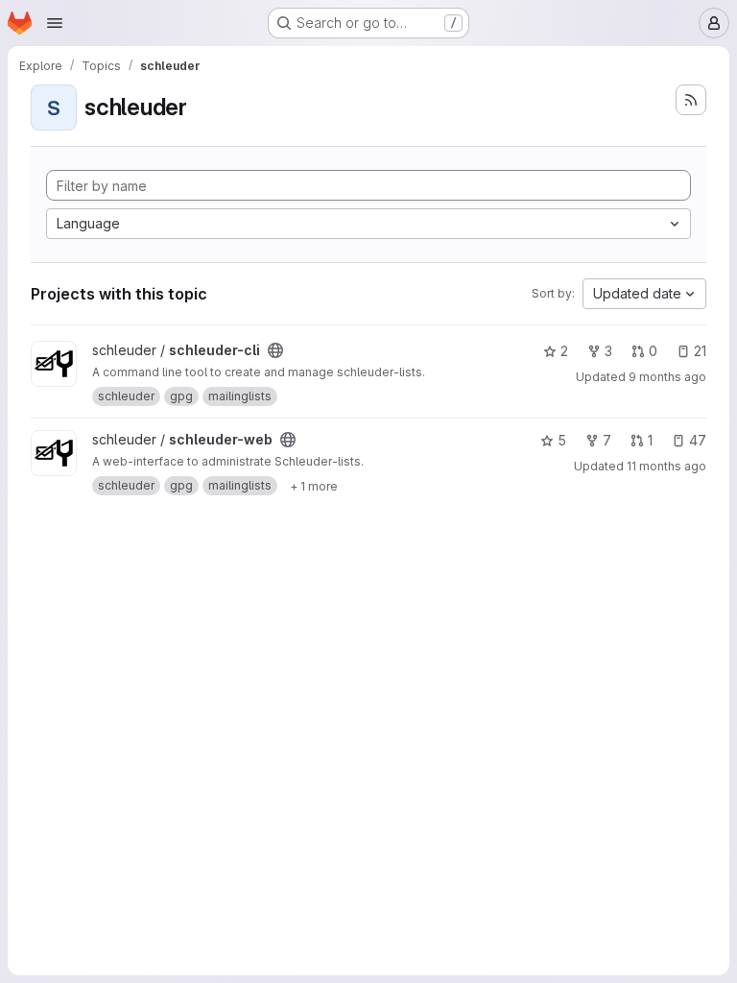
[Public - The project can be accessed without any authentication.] (275, 350)
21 (700, 351)
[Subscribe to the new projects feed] (691, 99)
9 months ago (667, 377)
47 (697, 440)
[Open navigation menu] (54, 23)
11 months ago (666, 466)
